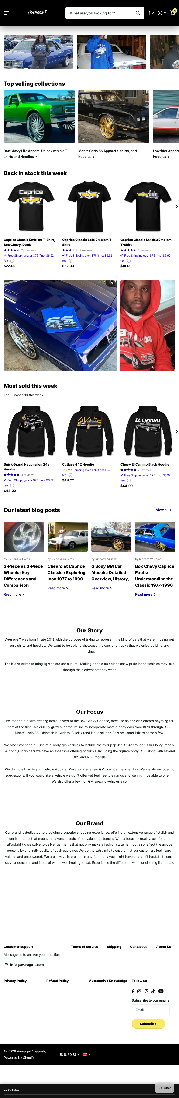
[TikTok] (153, 991)
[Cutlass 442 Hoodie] (89, 431)
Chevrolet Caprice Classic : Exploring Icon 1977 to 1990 (68, 559)
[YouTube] (160, 991)
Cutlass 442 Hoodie (78, 464)
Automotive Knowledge (108, 981)
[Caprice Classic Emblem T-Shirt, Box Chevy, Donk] (31, 206)
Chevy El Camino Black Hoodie (144, 464)
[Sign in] (162, 13)
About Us (163, 947)
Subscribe (148, 1024)
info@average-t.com (27, 965)
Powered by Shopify (19, 1057)
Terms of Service (84, 947)
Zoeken (137, 13)
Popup (12, 260)
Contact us (138, 947)
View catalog (6, 13)
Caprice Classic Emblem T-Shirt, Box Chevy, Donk (29, 242)
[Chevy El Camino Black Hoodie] (147, 431)
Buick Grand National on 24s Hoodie (26, 466)
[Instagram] (139, 991)
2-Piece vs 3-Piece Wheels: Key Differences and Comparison (24, 563)
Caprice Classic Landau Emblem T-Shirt (146, 242)
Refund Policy (57, 981)
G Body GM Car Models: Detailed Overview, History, (111, 559)
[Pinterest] (146, 991)
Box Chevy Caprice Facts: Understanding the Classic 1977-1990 (155, 563)
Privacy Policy (15, 981)
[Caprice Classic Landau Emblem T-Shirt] (147, 206)
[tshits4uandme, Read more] (151, 13)
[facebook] (133, 991)
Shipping (114, 947)
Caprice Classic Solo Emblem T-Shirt (87, 242)
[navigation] (177, 206)
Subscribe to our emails (150, 1000)
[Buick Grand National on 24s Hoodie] (31, 431)
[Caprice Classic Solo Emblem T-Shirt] (89, 206)
